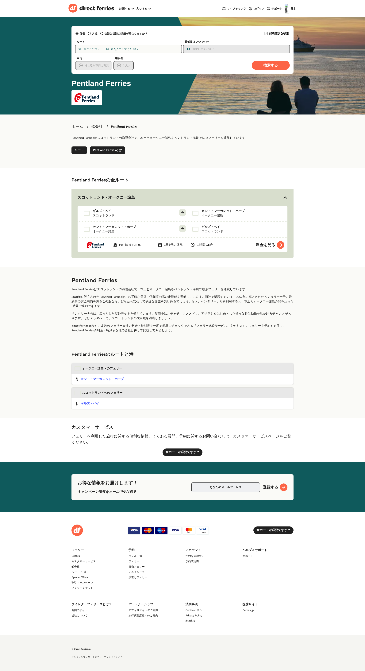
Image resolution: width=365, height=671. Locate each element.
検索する (270, 65)
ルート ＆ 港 (78, 571)
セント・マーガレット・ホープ (102, 379)
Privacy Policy (194, 615)
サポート (248, 555)
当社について (79, 615)
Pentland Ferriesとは (107, 150)
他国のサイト (79, 610)
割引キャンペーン (82, 582)
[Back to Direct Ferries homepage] (91, 9)
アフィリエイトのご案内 (143, 610)
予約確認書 (192, 561)
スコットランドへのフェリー (102, 392)
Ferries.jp (248, 610)
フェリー (134, 561)
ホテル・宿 (135, 555)
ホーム (77, 127)
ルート (79, 150)
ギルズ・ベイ (90, 403)
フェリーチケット (82, 587)
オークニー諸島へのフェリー (102, 368)
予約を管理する (195, 555)
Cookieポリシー (195, 610)
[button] (182, 197)
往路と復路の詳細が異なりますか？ (126, 33)
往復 (82, 33)
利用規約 (191, 620)
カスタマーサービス (83, 561)
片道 (94, 33)
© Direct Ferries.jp (81, 649)
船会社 (97, 127)
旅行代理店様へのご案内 (143, 615)
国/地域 (75, 555)
